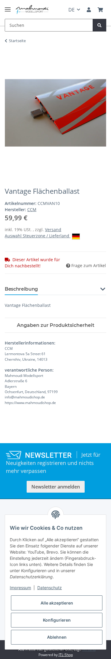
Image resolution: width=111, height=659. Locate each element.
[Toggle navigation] (8, 7)
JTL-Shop (66, 654)
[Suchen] (99, 25)
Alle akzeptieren (57, 602)
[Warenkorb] (100, 10)
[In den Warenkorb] (9, 59)
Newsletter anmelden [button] (55, 487)
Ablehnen (57, 637)
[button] (88, 10)
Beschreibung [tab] (21, 289)
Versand (53, 229)
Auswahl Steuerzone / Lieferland (37, 236)
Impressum (20, 587)
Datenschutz (49, 587)
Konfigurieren (57, 619)
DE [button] (71, 9)
